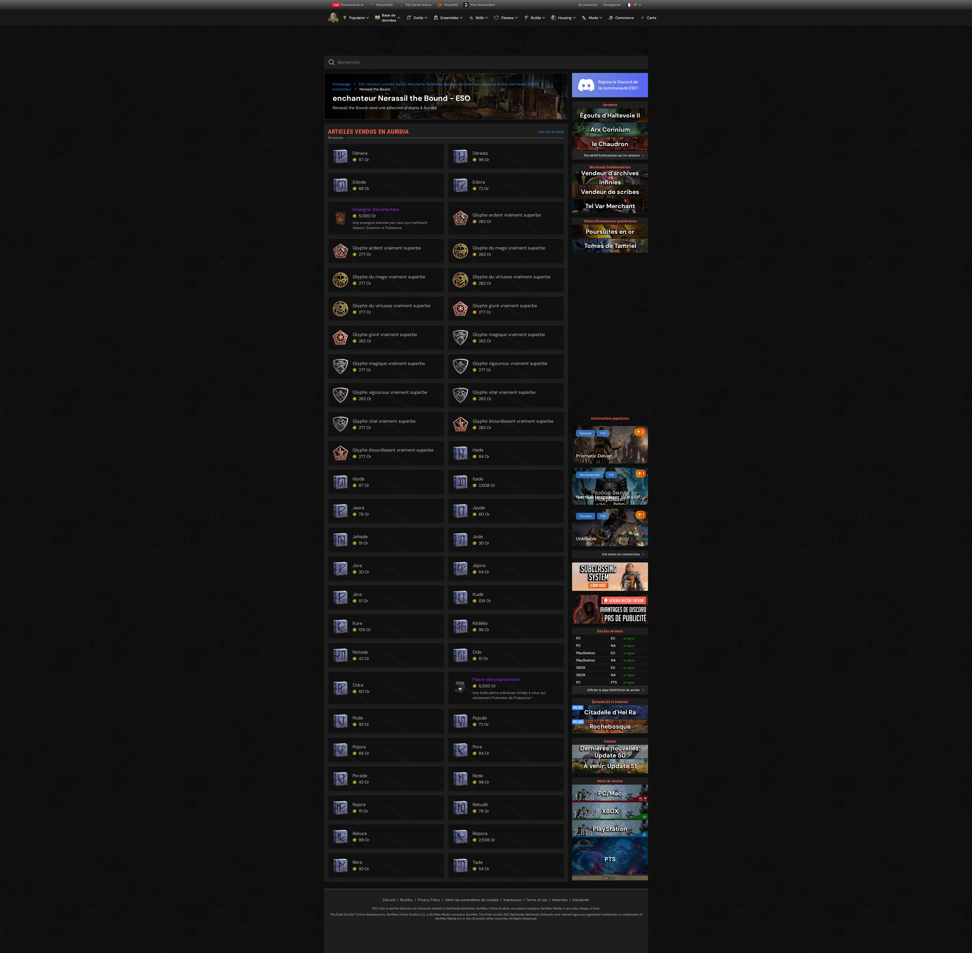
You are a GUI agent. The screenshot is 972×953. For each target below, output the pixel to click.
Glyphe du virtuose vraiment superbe (512, 277)
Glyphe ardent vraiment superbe (507, 215)
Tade (478, 862)
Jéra (357, 594)
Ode (477, 652)
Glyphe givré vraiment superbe (505, 306)
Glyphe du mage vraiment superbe (509, 248)
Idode (358, 479)
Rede (478, 776)
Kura (357, 623)
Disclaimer (580, 900)
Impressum (512, 900)
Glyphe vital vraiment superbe (504, 392)
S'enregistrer (612, 5)
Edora (479, 182)
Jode (478, 537)
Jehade (360, 537)
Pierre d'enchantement (496, 679)
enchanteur (342, 89)
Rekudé (480, 805)
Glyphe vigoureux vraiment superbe (510, 363)
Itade (478, 479)
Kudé (478, 594)
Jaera (358, 508)
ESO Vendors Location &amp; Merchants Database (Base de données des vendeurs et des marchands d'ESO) (448, 84)
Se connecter (587, 5)
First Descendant (483, 5)
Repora (480, 833)
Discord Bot (384, 5)
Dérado (480, 153)
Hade (478, 450)
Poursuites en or (348, 5)
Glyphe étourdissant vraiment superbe (513, 421)
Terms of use (536, 900)
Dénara (360, 153)
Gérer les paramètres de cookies (472, 900)
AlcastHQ (451, 5)
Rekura (360, 833)
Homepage (342, 84)
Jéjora (479, 565)
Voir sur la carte (551, 131)
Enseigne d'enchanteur (376, 209)
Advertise (560, 900)
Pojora (359, 747)
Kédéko (480, 623)
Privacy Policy (429, 900)
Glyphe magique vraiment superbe (509, 335)
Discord (389, 900)
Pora (477, 747)
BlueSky (406, 900)
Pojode (480, 718)
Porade (360, 776)
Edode (359, 182)
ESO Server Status (418, 5)
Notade (360, 652)
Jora (357, 565)
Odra (358, 685)
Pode (358, 718)
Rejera (359, 805)
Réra (357, 862)
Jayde (479, 508)
